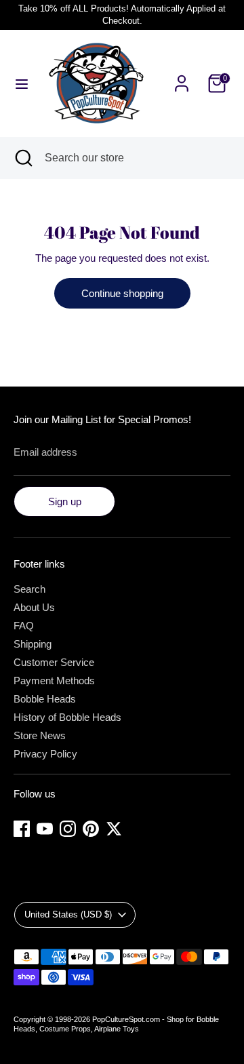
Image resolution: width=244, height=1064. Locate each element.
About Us (34, 607)
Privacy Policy (45, 754)
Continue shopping (122, 293)
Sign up (64, 501)
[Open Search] (22, 158)
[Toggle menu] (21, 83)
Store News (40, 735)
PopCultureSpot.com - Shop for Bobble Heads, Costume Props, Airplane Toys (116, 1024)
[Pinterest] (91, 829)
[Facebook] (22, 829)
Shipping (33, 644)
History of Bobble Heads (67, 717)
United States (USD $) (68, 914)
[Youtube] (45, 829)
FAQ (24, 625)
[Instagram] (68, 829)
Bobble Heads (45, 699)
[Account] (181, 75)
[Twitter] (114, 829)
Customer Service (54, 662)
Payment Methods (54, 680)
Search (29, 589)
